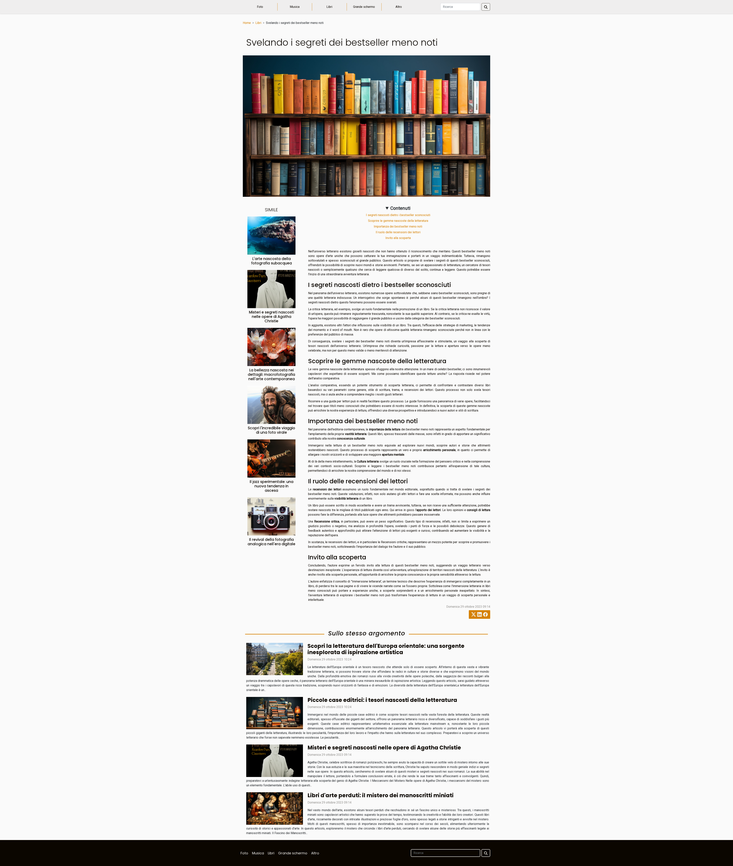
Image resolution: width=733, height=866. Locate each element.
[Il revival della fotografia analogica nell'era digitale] (271, 516)
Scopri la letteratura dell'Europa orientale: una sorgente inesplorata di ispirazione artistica (386, 649)
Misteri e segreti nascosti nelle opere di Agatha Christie (271, 317)
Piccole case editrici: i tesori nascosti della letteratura (382, 700)
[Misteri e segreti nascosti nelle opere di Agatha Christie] (271, 289)
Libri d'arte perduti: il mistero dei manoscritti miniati (381, 795)
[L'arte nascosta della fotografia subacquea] (271, 235)
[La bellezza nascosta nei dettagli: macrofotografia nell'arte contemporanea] (271, 347)
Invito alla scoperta (398, 238)
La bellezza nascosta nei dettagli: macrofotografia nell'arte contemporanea (271, 375)
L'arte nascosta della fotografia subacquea (271, 261)
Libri (329, 7)
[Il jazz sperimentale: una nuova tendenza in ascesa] (271, 458)
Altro (399, 7)
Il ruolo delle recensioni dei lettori (398, 232)
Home (247, 23)
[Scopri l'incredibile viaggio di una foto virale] (271, 405)
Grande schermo (364, 7)
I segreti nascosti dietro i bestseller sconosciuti (398, 215)
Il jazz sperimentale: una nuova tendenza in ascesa (271, 486)
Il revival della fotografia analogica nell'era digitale (271, 542)
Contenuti (400, 208)
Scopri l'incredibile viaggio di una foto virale (271, 430)
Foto (260, 7)
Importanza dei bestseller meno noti (398, 226)
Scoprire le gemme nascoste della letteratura (398, 221)
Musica (294, 7)
